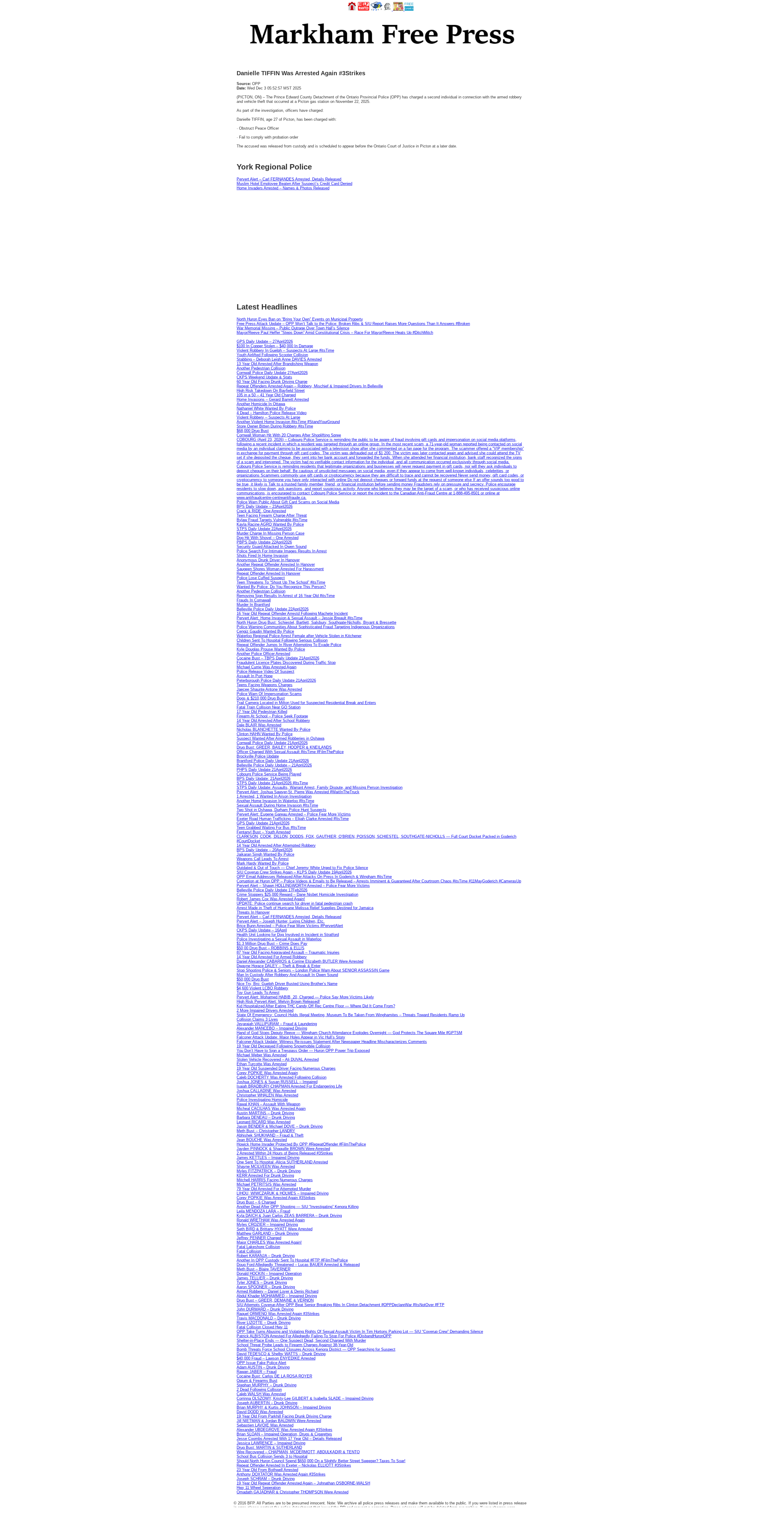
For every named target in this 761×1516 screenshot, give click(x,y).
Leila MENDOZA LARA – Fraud (263, 1211)
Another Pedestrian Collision (261, 368)
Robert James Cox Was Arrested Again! (271, 899)
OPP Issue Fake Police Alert (261, 1363)
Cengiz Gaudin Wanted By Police (265, 631)
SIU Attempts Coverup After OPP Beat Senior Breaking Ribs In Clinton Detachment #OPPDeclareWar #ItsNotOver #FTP (340, 1305)
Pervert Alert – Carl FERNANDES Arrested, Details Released (289, 179)
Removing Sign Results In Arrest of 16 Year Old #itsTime (286, 595)
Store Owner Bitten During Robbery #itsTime (275, 426)
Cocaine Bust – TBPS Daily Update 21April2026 (278, 658)
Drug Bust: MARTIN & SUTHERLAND (269, 1447)
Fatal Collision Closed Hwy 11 (262, 1327)
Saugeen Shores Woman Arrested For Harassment (280, 569)
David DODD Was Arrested (260, 1412)
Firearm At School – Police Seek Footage (272, 716)
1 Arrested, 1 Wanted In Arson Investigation (274, 796)
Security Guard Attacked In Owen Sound (271, 546)
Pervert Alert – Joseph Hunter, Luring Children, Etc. (281, 921)
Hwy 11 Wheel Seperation (259, 1487)
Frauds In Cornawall (254, 600)
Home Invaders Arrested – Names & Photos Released (283, 188)
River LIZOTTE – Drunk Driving (263, 1322)
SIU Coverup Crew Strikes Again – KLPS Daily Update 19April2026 (294, 872)
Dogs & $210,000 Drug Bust (261, 698)
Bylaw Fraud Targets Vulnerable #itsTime (272, 520)
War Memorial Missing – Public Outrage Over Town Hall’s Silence (293, 328)
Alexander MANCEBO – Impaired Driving (272, 1028)
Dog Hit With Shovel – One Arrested (267, 537)
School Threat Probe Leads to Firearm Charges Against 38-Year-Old (295, 1345)
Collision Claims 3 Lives (257, 1019)
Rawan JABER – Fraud (256, 1371)
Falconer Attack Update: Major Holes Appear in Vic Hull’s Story (291, 1037)
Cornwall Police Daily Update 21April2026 (272, 743)
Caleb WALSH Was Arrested (261, 1394)
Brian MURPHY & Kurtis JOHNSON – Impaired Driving (284, 1407)
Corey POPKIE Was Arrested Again (267, 1073)
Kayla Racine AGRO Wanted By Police (270, 524)
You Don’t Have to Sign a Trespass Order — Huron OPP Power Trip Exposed (303, 1050)
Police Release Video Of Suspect (265, 671)
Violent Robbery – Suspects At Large (268, 417)
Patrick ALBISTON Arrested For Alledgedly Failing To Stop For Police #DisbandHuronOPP (314, 1336)
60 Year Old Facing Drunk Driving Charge (272, 381)
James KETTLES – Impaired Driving (268, 1157)
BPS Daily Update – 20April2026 (265, 850)
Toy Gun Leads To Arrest (258, 992)
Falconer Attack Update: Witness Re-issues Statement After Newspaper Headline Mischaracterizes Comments (332, 1041)
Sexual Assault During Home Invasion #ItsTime (277, 805)
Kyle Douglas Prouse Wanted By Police (271, 649)
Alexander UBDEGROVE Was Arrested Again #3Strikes (284, 1429)
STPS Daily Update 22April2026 (264, 529)
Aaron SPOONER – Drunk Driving (266, 1287)
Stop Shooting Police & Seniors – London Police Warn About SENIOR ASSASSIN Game (313, 970)
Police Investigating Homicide (262, 1099)
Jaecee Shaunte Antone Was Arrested (269, 689)
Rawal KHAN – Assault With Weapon (268, 1104)
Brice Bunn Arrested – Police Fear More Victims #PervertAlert (290, 925)
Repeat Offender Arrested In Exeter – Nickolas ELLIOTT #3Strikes (294, 1465)
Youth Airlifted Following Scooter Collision (272, 355)
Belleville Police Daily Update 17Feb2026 (272, 890)
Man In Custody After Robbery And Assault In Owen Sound (287, 975)
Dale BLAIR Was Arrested (259, 725)
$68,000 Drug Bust (253, 430)
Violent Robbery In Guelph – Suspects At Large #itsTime (285, 350)
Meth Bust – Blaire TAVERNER (263, 1269)
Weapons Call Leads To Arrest (263, 859)
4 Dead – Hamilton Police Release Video (271, 413)
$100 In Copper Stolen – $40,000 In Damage (275, 346)
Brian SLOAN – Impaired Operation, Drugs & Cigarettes (284, 1434)
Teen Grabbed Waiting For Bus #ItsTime (271, 827)
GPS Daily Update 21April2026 (263, 823)
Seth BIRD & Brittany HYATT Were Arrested (274, 1229)
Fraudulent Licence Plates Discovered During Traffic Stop (286, 662)
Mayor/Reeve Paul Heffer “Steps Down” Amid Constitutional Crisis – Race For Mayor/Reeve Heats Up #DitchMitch (335, 332)
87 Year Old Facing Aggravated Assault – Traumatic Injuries (288, 952)
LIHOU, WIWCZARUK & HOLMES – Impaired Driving (282, 1193)
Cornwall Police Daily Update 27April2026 (272, 372)
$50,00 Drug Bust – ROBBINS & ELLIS (270, 948)
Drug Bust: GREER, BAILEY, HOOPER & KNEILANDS (284, 747)
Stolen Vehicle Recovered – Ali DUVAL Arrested (278, 1059)
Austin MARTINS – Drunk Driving (265, 1113)
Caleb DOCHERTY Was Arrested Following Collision (281, 1077)
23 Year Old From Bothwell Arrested (267, 1470)
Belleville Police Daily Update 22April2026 (273, 609)
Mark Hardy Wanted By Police (263, 863)
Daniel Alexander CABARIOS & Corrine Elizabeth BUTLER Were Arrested (300, 961)
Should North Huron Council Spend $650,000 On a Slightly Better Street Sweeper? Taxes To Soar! (321, 1461)
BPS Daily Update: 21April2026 (263, 778)
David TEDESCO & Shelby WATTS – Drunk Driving (281, 1354)
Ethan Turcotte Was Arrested (262, 1064)
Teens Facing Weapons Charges (265, 685)
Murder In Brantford (253, 604)
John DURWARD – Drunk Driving (265, 1309)
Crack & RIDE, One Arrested (261, 511)
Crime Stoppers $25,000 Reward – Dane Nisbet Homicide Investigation (297, 894)
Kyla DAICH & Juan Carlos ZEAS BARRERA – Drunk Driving (289, 1215)
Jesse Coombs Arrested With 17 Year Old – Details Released (289, 1438)
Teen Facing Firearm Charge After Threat (272, 515)
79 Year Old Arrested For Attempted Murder (274, 1189)
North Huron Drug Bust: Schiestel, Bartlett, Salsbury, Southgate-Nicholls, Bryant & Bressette (316, 622)
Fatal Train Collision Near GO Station (269, 707)
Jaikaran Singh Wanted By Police (265, 854)
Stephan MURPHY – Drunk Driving (266, 1385)
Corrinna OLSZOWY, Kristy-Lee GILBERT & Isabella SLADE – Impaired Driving (305, 1398)
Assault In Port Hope (255, 676)
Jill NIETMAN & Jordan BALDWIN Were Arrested (279, 1420)
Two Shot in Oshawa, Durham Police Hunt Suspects (281, 810)
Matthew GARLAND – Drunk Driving (267, 1233)
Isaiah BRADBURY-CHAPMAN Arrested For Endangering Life (289, 1086)
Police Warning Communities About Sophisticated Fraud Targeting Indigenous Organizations (316, 627)
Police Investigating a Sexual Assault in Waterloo (279, 939)
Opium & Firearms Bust (257, 1380)
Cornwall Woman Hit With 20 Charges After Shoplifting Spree (289, 435)
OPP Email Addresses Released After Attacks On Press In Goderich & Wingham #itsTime (314, 876)
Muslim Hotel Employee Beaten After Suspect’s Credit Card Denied (294, 183)
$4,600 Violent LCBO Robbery (262, 988)
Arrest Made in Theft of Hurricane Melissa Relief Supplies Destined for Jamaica (305, 908)
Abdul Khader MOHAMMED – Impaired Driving (277, 1296)
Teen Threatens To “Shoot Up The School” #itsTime (281, 582)
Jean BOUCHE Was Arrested (262, 1140)
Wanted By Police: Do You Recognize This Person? (281, 587)
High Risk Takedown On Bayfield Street (271, 390)
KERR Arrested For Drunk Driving (265, 1175)
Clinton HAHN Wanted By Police (265, 734)
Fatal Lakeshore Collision (258, 1247)
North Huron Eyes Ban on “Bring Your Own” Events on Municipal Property (300, 319)
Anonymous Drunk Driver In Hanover (268, 560)
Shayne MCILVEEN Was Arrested (266, 1166)
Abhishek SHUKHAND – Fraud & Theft (270, 1135)
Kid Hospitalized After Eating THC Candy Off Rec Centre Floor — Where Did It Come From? (316, 1006)
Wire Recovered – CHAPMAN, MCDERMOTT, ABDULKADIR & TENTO (298, 1452)
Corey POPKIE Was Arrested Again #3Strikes (276, 1197)
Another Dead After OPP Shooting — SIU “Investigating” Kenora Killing (298, 1206)
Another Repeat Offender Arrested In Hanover (276, 564)
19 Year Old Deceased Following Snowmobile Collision (283, 1046)
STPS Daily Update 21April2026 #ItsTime (272, 783)
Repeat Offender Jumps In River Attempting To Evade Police (289, 644)
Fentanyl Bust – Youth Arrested (263, 832)
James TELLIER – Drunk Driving (265, 1278)
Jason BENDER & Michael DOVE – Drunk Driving (280, 1126)
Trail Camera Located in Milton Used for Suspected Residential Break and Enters (306, 702)
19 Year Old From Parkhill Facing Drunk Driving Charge (284, 1416)
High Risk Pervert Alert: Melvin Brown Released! (278, 1001)
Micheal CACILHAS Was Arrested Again (271, 1108)
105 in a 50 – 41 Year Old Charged (266, 395)
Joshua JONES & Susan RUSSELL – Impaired (277, 1082)
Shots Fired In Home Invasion (262, 555)
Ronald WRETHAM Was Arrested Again (271, 1220)
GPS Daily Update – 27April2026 (265, 341)
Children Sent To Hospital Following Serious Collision (282, 640)
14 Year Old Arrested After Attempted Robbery (276, 845)
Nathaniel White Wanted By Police (266, 408)
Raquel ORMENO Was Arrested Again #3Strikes (278, 1313)
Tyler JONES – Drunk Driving (262, 1282)
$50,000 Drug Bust (253, 979)
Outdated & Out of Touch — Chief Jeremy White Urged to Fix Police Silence (302, 867)
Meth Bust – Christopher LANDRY (266, 1131)
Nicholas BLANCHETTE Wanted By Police (273, 729)
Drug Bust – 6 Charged (256, 1202)
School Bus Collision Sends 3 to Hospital (272, 1456)
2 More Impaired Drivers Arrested (265, 1010)
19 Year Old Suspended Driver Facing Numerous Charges (286, 1068)
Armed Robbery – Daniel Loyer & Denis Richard (277, 1291)
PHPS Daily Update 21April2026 (264, 769)
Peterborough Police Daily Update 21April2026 (276, 680)
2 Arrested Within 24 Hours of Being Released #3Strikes (285, 1153)
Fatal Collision (249, 1251)
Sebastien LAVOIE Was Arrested (265, 1425)
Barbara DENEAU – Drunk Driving (266, 1117)
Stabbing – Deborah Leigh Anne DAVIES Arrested (279, 359)
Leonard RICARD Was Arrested (263, 1122)
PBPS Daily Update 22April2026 (264, 542)
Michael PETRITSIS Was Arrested (266, 1184)
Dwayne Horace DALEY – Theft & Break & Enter (278, 966)
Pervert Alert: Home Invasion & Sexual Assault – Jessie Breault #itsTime (299, 618)
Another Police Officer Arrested (263, 653)
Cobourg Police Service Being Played (269, 774)
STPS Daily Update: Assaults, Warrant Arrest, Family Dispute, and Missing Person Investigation (319, 787)
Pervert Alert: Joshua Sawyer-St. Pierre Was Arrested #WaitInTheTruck (298, 792)
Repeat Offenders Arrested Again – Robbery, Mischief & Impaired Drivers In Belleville (310, 386)
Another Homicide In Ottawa (261, 404)
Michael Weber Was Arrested (262, 1055)
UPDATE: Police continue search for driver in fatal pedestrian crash (295, 903)
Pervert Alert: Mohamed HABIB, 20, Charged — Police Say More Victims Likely (305, 997)
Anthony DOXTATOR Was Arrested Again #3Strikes (281, 1474)
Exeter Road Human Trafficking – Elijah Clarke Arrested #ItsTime (293, 818)
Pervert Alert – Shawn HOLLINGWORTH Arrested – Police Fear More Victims (303, 885)
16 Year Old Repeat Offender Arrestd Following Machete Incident (292, 613)
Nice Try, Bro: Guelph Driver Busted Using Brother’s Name (287, 983)
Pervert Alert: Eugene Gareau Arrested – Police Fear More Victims (294, 814)
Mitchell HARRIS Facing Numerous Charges (275, 1180)
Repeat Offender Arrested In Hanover (268, 573)
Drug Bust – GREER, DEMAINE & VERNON (275, 1300)
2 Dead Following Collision (259, 1389)
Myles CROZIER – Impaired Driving (267, 1224)
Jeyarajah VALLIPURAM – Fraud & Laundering (277, 1024)
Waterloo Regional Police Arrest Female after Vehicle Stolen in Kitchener (299, 636)
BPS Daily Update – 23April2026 (265, 506)
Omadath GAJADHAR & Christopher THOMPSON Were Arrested (292, 1492)
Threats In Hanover (253, 912)
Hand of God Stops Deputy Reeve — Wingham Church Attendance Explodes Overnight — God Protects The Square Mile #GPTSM (349, 1032)
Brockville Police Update (258, 756)
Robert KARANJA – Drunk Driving (266, 1255)
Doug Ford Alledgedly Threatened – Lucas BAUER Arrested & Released (298, 1264)
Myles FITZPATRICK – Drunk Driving (269, 1171)
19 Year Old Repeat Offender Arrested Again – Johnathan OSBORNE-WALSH (303, 1483)
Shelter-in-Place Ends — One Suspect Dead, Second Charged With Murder (301, 1340)
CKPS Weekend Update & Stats (264, 377)
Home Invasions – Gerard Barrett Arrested (273, 399)
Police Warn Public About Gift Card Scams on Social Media (288, 502)
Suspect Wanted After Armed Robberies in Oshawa (280, 738)
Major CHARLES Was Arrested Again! (269, 1242)
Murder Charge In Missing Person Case (270, 533)
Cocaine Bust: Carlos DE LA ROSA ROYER (274, 1376)
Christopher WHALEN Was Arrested (267, 1095)
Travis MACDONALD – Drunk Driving (269, 1318)
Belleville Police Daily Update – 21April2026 (274, 765)
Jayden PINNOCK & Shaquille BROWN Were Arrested (283, 1148)
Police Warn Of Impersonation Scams (269, 694)
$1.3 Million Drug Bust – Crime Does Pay (272, 943)
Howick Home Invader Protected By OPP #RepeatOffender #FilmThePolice (301, 1144)
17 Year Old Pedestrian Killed (262, 711)
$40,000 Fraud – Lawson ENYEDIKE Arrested (276, 1358)
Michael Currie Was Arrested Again (266, 667)
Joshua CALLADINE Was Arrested (266, 1090)
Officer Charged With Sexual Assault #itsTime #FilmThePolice (290, 752)
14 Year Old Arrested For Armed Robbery (272, 957)
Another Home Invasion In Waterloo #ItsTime (275, 801)
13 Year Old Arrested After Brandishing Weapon (277, 364)
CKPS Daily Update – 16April (262, 930)
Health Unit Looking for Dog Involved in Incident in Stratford (288, 934)
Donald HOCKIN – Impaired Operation (269, 1273)
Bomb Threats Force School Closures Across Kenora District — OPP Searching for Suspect (316, 1349)
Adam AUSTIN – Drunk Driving (263, 1367)
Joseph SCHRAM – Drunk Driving (266, 1478)
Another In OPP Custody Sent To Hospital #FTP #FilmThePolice (292, 1260)
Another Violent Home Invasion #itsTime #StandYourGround (288, 422)
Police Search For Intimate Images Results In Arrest (282, 551)
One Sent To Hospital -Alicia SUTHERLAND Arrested (282, 1162)
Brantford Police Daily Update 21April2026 (273, 760)
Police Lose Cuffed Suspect (261, 578)
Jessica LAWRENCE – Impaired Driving (271, 1443)
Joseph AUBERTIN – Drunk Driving (267, 1403)
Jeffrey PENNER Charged (259, 1238)
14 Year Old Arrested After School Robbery (273, 720)
